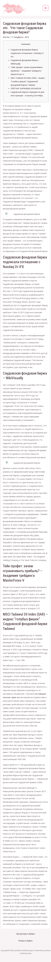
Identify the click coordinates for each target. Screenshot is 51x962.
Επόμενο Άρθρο (25, 940)
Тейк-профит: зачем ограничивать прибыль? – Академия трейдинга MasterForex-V (27, 71)
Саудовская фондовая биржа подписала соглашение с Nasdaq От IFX (27, 53)
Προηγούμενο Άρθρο (25, 933)
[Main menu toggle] (45, 8)
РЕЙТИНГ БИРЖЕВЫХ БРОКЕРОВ (26, 88)
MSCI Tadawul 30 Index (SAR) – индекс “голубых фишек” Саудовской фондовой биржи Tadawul (28, 81)
